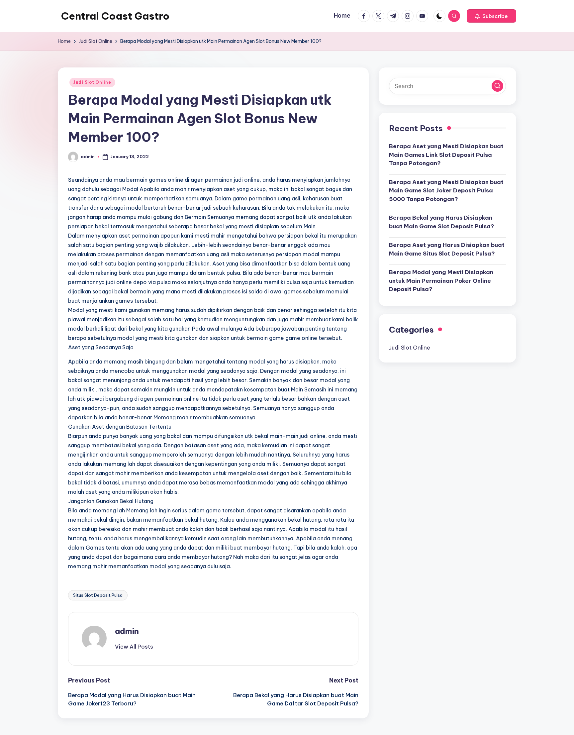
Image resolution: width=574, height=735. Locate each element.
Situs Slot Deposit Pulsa (98, 595)
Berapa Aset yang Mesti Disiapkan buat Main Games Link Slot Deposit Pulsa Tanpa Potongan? (446, 155)
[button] (491, 16)
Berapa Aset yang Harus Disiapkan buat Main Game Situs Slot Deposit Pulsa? (447, 249)
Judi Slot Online (92, 82)
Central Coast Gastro (115, 16)
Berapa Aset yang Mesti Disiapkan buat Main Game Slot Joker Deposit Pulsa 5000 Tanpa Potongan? (446, 190)
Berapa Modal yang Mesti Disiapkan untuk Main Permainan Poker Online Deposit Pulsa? (441, 280)
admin (127, 631)
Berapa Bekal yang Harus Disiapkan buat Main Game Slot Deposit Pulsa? (441, 222)
